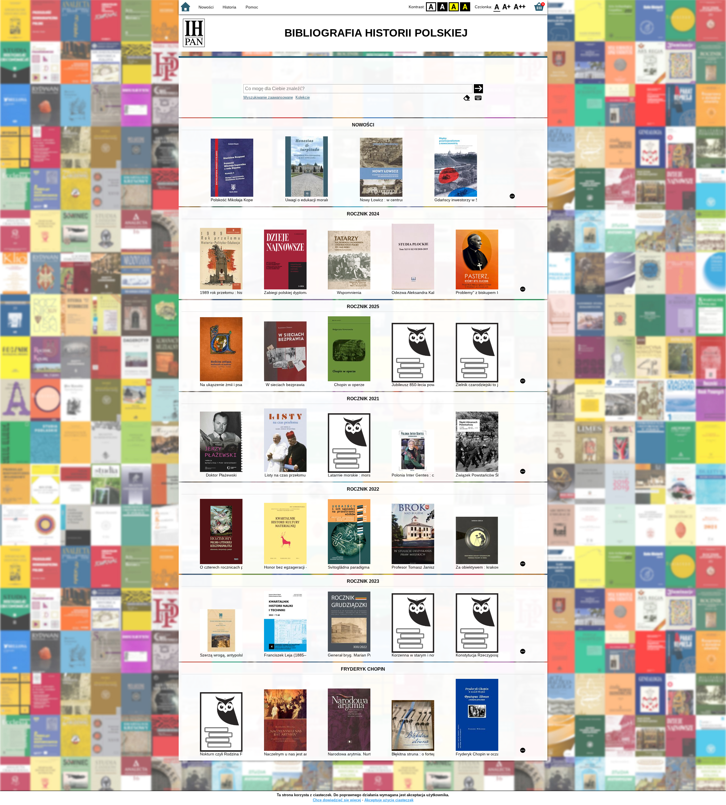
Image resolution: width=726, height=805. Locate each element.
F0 (497, 6)
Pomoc (252, 7)
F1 (506, 6)
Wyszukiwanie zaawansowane (268, 97)
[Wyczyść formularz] (466, 97)
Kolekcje (303, 97)
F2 (519, 6)
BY (465, 6)
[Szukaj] (478, 88)
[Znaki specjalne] (478, 97)
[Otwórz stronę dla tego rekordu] (233, 168)
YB (454, 6)
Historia (229, 7)
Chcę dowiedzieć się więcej (337, 800)
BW (442, 6)
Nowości (206, 7)
